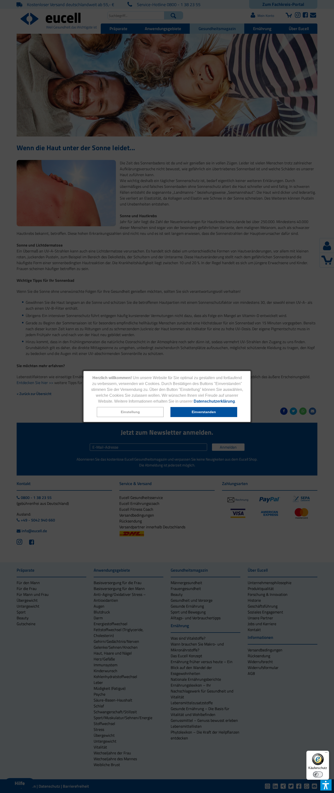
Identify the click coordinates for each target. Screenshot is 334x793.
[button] (130, 412)
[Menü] (326, 754)
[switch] (318, 774)
